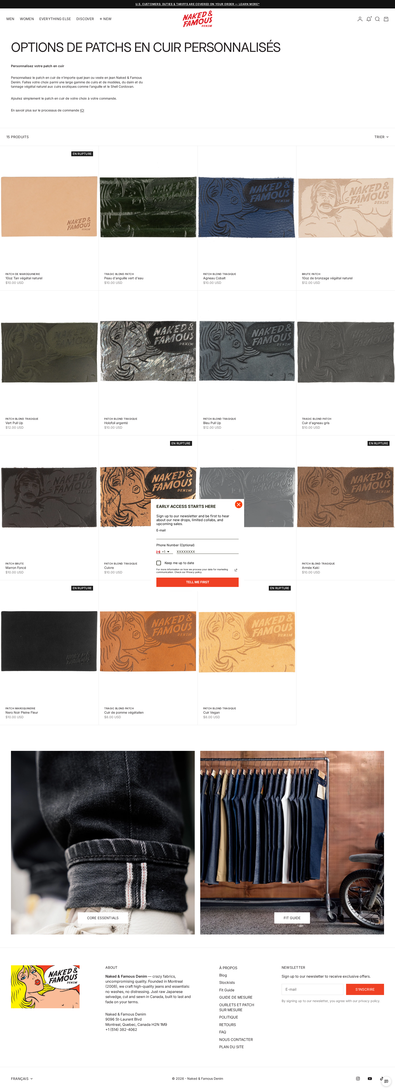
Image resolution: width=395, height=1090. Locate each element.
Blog (223, 975)
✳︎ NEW (105, 19)
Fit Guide (226, 990)
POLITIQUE (228, 1017)
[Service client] (386, 1081)
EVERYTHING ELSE (55, 19)
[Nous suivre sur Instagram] (358, 1078)
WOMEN (27, 19)
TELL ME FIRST (197, 582)
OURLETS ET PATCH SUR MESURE (236, 1007)
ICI (82, 110)
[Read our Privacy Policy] (236, 570)
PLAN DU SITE (231, 1047)
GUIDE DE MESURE (236, 997)
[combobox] (164, 552)
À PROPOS (228, 968)
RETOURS (227, 1024)
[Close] (238, 504)
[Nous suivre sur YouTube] (370, 1078)
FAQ (222, 1032)
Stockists (227, 982)
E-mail (160, 530)
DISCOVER (85, 19)
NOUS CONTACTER (236, 1039)
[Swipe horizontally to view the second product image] (49, 207)
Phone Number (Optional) (175, 545)
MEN (10, 19)
